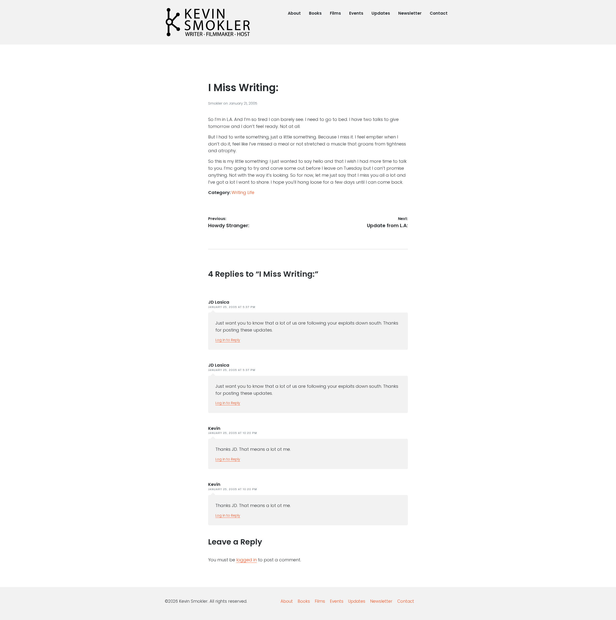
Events (356, 13)
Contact (439, 13)
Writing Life (242, 192)
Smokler (215, 103)
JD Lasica (218, 302)
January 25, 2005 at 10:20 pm (232, 433)
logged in (246, 560)
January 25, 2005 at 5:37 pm (231, 307)
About (294, 13)
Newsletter (410, 13)
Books (315, 13)
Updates (381, 13)
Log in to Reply (227, 340)
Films (335, 13)
